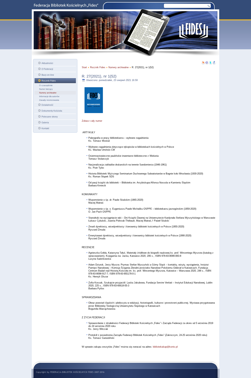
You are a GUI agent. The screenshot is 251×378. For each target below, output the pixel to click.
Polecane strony (50, 116)
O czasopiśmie (46, 85)
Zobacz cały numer (92, 120)
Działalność (47, 105)
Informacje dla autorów (49, 96)
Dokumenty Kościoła (52, 111)
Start (84, 67)
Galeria (45, 122)
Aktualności (47, 63)
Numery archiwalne (47, 93)
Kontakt (45, 128)
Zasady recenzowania (49, 100)
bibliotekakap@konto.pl (165, 346)
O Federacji (47, 69)
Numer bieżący (46, 89)
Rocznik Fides (49, 81)
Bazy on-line (48, 75)
